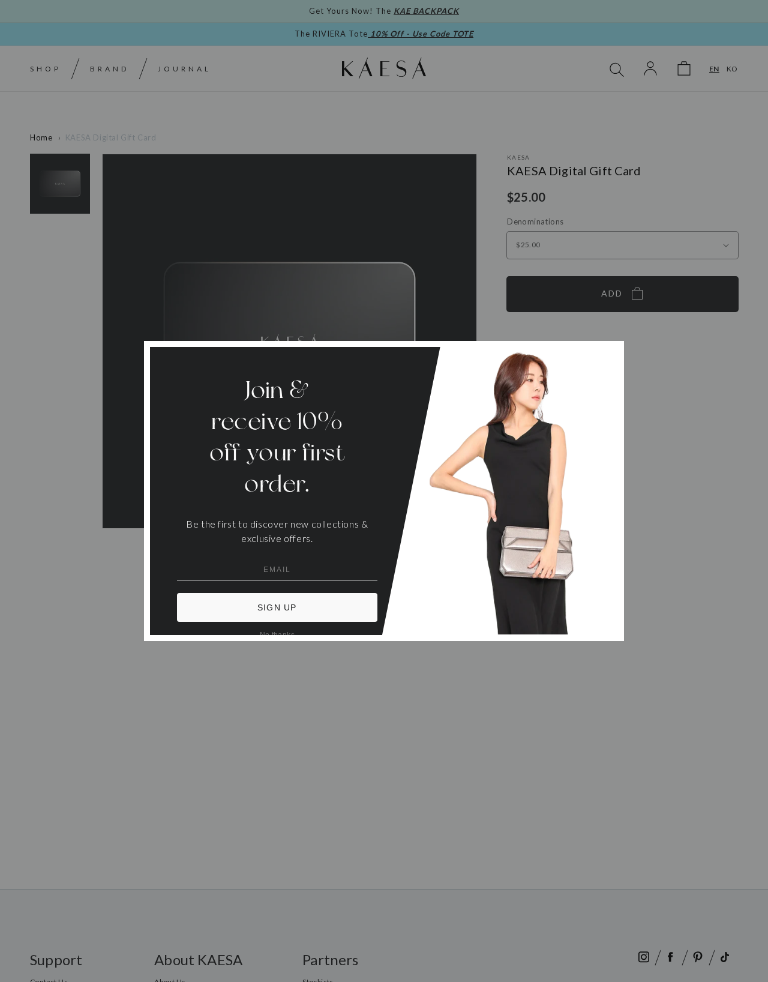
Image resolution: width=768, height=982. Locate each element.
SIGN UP (277, 607)
